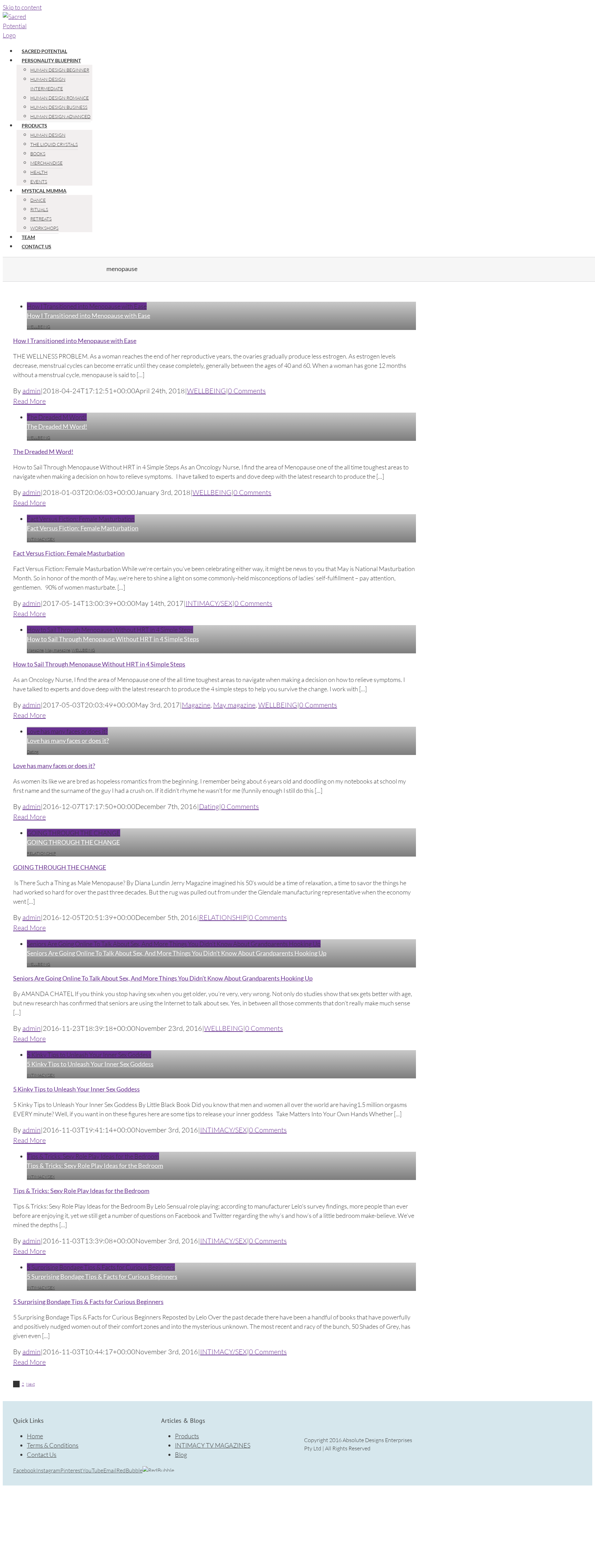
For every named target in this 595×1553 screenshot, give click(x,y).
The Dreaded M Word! (57, 417)
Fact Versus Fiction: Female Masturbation (81, 518)
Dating (33, 751)
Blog (181, 1454)
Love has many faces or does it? (67, 731)
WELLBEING (38, 326)
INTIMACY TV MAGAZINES (212, 1445)
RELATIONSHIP (41, 853)
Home (35, 1436)
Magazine (35, 650)
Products (187, 1436)
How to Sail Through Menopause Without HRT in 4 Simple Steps (110, 629)
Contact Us (41, 1454)
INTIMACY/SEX (41, 539)
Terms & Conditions (53, 1445)
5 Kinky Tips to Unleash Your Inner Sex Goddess (89, 1054)
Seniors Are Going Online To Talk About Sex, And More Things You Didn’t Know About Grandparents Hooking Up (174, 944)
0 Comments (247, 390)
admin (31, 390)
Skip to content (22, 7)
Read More (29, 401)
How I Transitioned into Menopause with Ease (87, 306)
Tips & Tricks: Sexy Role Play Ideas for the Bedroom (93, 1156)
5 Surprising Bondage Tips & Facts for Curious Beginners (101, 1267)
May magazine (57, 650)
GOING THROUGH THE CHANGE (73, 833)
